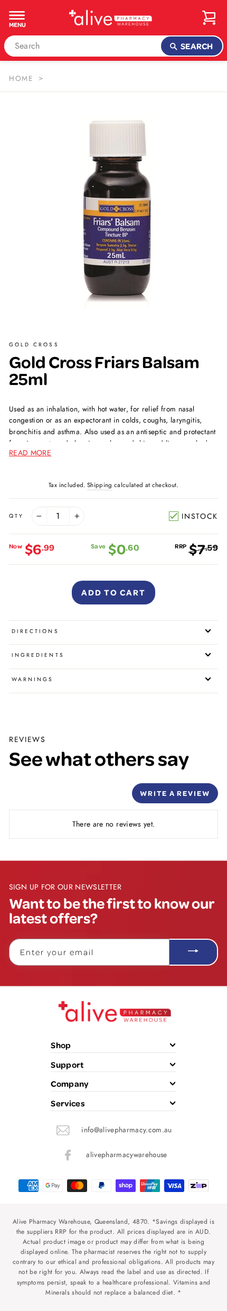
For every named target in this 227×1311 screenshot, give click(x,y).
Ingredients (38, 655)
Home (21, 78)
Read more (30, 452)
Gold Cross (34, 345)
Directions (35, 631)
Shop (61, 1045)
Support (67, 1064)
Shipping (99, 485)
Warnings (32, 679)
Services (68, 1103)
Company (69, 1083)
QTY (16, 516)
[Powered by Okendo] (35, 797)
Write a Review (175, 793)
